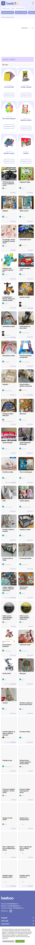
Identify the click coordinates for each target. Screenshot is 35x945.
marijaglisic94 (7, 564)
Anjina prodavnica (8, 390)
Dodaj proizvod (6, 8)
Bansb (22, 679)
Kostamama (24, 245)
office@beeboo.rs (18, 908)
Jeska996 (23, 449)
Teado (5, 535)
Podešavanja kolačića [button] (8, 941)
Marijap (23, 188)
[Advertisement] (17, 37)
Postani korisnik (20, 8)
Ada (5, 679)
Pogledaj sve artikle (9, 95)
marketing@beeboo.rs (14, 906)
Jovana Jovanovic (8, 507)
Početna (3, 17)
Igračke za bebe (26, 120)
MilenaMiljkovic (7, 651)
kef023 (23, 593)
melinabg (23, 420)
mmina (23, 478)
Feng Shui (6, 593)
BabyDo (23, 274)
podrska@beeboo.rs (12, 903)
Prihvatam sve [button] (20, 941)
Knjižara (26, 153)
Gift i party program (9, 118)
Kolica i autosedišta (21, 12)
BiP (22, 738)
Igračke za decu (9, 153)
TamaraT (6, 274)
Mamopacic (24, 306)
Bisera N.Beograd (25, 332)
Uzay (5, 478)
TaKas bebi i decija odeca (8, 421)
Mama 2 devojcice (8, 766)
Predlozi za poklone (7, 12)
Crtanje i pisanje (26, 87)
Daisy (5, 188)
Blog (13, 8)
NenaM (23, 535)
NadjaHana (6, 362)
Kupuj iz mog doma (25, 507)
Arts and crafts (9, 87)
